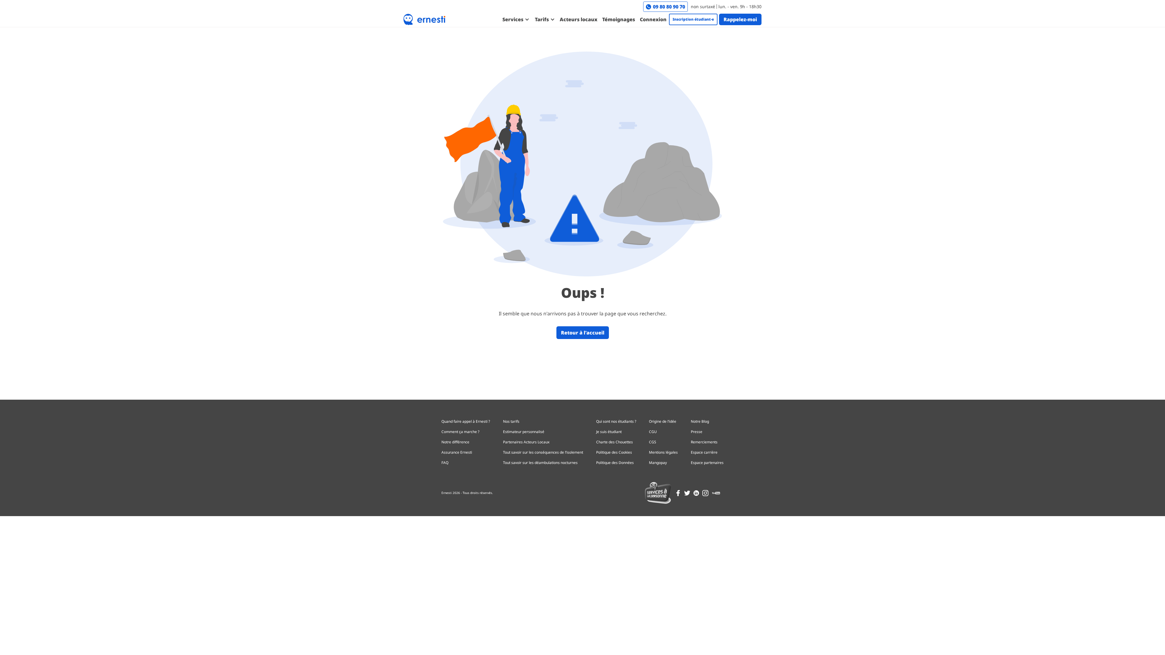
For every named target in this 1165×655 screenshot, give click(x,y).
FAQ (444, 462)
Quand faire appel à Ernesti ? (465, 421)
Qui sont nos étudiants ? (616, 421)
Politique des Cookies (614, 452)
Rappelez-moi (740, 19)
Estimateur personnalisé (523, 431)
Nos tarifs (511, 421)
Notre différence (455, 442)
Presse (696, 431)
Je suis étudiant (609, 431)
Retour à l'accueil (582, 332)
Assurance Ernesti (456, 452)
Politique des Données (615, 462)
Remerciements (704, 442)
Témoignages (618, 19)
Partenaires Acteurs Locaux (526, 442)
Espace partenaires (707, 462)
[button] (515, 19)
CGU (653, 431)
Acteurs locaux (578, 19)
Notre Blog (700, 421)
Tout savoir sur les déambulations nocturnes (540, 462)
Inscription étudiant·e (693, 19)
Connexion (653, 19)
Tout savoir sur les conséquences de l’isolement (543, 452)
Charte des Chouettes (614, 442)
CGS (652, 442)
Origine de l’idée (662, 421)
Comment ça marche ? (460, 431)
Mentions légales (663, 452)
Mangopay (658, 462)
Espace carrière (704, 452)
